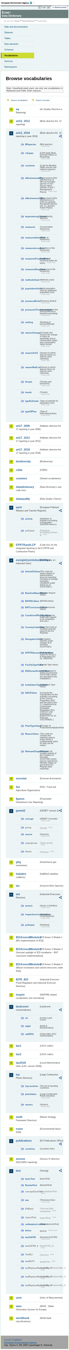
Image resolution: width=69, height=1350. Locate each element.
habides (21, 873)
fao (18, 787)
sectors (29, 1104)
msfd (19, 1117)
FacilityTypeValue (32, 665)
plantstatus (31, 1094)
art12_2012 (23, 121)
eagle (28, 1026)
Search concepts (43, 100)
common (21, 478)
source (28, 834)
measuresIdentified (32, 237)
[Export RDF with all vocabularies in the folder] (60, 136)
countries (30, 165)
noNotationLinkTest (32, 1224)
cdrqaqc (29, 153)
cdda (19, 470)
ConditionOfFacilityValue (32, 615)
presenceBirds (32, 301)
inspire (20, 994)
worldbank (22, 1318)
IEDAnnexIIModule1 (27, 937)
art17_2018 (23, 449)
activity (28, 519)
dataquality (23, 498)
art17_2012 (23, 437)
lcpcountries (31, 1086)
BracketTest (31, 1185)
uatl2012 (29, 1034)
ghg (18, 862)
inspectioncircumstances (32, 914)
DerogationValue (32, 639)
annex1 (28, 906)
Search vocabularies (19, 100)
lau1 (18, 1045)
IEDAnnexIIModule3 (27, 949)
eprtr (19, 507)
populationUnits (32, 288)
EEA (18, 3)
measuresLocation (32, 248)
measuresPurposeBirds (32, 258)
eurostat (21, 778)
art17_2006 (23, 425)
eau (27, 1200)
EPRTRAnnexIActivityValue (32, 653)
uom (19, 1297)
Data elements (11, 44)
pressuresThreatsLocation (32, 310)
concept (29, 819)
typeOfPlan (31, 411)
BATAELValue (32, 601)
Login (43, 7)
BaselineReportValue (32, 593)
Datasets (8, 32)
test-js (28, 1230)
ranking (29, 322)
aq (17, 109)
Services (8, 61)
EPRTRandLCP (26, 544)
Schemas (9, 49)
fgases (20, 798)
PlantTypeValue (32, 726)
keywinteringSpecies (32, 216)
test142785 (30, 1237)
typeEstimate (32, 401)
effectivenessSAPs (32, 198)
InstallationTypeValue (32, 685)
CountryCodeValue (32, 627)
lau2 (18, 1054)
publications (24, 1140)
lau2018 (21, 1062)
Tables (7, 38)
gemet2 (20, 810)
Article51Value (32, 571)
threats (28, 382)
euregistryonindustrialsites (27, 560)
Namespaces (10, 67)
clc (26, 1018)
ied (18, 894)
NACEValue (31, 693)
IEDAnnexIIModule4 (27, 964)
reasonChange (32, 333)
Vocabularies (11, 55)
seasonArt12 (31, 353)
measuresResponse (32, 269)
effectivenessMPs (32, 178)
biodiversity (23, 461)
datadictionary (25, 487)
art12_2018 (23, 132)
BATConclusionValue (32, 607)
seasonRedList (32, 367)
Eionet (17, 21)
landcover (22, 1006)
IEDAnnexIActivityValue (32, 671)
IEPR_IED (22, 979)
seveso (20, 1158)
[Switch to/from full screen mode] (49, 7)
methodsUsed (32, 280)
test (18, 1170)
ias (18, 885)
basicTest (30, 1179)
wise (19, 1306)
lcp (18, 1074)
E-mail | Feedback (13, 1339)
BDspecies (30, 144)
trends (28, 392)
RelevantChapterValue (32, 751)
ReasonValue (32, 734)
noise (19, 1128)
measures (30, 227)
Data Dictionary (28, 21)
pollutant (29, 925)
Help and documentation (16, 27)
